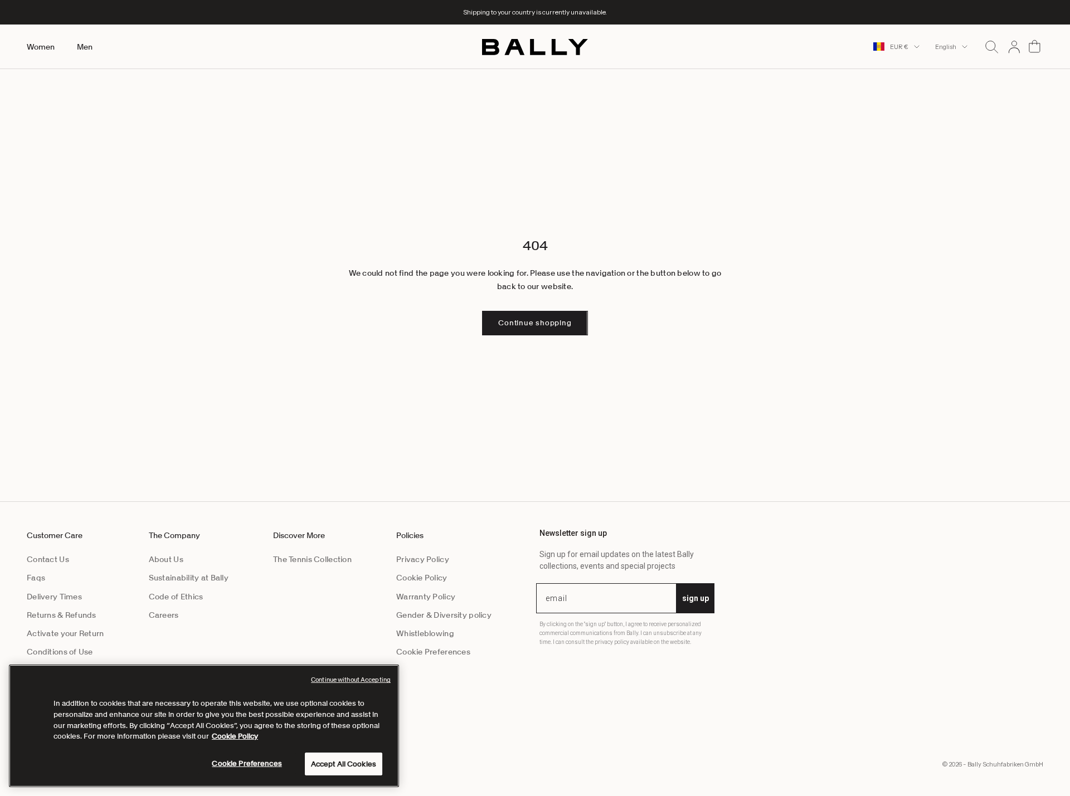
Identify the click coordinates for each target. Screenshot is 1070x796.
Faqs (36, 578)
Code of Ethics (176, 597)
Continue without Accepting (351, 679)
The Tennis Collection (312, 559)
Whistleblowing (425, 633)
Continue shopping (534, 323)
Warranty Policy (425, 597)
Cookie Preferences (433, 652)
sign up (695, 598)
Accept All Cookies (343, 764)
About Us (166, 559)
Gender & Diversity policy (444, 615)
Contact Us (48, 559)
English (945, 47)
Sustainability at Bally (188, 578)
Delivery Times (54, 597)
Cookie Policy (422, 578)
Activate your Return (65, 633)
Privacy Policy (422, 559)
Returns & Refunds (61, 615)
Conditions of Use (60, 652)
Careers (164, 615)
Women (41, 47)
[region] (204, 726)
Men (85, 47)
